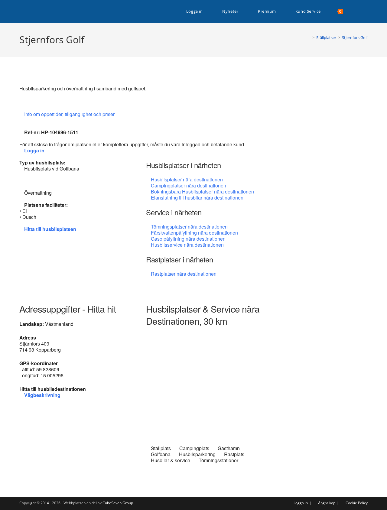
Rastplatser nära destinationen (183, 273)
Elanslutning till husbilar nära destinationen (197, 197)
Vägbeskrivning (42, 394)
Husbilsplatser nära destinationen (187, 179)
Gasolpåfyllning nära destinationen (188, 238)
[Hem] (309, 37)
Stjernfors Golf (355, 37)
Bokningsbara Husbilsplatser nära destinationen (202, 191)
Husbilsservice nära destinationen (187, 244)
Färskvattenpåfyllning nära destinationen (194, 232)
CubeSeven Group (117, 502)
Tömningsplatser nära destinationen (189, 226)
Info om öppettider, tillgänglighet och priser (70, 114)
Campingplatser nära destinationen (188, 185)
